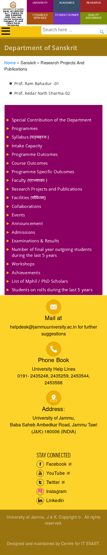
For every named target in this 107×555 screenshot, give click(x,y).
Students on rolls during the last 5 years (52, 289)
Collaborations (26, 206)
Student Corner (66, 14)
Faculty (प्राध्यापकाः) (29, 180)
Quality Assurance (94, 16)
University (40, 2)
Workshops (23, 264)
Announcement (27, 223)
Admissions (23, 232)
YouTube (55, 473)
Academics (66, 2)
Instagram (56, 491)
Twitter (52, 482)
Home (10, 62)
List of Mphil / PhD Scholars (40, 281)
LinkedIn (54, 500)
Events (18, 215)
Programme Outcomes (35, 154)
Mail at (53, 317)
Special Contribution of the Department (51, 120)
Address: (53, 409)
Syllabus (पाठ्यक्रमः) (30, 137)
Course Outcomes (30, 163)
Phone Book (53, 360)
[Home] (13, 5)
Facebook (56, 464)
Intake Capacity (27, 145)
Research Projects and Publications (47, 189)
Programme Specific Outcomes (43, 171)
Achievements (26, 272)
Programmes (25, 128)
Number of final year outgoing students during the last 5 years (52, 252)
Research (93, 2)
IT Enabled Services (40, 16)
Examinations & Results (35, 241)
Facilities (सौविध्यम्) (29, 197)
